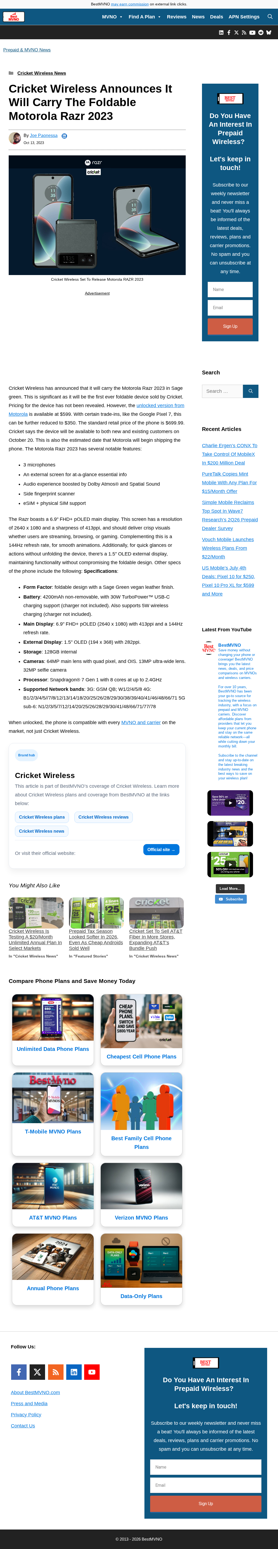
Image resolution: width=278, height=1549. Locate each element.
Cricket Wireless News (41, 73)
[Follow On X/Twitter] (37, 1372)
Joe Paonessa (44, 135)
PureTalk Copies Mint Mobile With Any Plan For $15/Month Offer (229, 482)
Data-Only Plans (141, 1296)
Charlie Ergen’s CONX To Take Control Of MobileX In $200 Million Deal (229, 454)
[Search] (250, 391)
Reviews (177, 16)
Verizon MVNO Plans (141, 1218)
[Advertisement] (97, 341)
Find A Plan (142, 16)
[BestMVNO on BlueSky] (269, 32)
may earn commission (130, 4)
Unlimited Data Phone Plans (53, 1049)
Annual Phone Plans (53, 1288)
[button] (270, 17)
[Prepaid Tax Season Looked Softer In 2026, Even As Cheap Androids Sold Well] (96, 913)
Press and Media (29, 1403)
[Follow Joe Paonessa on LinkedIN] (64, 136)
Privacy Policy (26, 1414)
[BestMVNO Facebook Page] (229, 32)
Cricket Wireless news (41, 831)
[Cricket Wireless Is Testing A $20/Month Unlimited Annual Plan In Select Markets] (36, 913)
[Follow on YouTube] (92, 1372)
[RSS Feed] (56, 1372)
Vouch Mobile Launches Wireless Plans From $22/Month (228, 548)
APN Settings (244, 16)
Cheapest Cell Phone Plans (141, 1057)
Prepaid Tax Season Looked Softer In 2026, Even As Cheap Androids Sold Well (96, 940)
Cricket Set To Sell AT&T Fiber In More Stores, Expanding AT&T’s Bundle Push (155, 940)
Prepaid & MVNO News (27, 50)
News (198, 16)
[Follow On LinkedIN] (74, 1372)
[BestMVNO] (14, 17)
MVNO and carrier (141, 722)
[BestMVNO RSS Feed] (244, 32)
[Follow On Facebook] (19, 1372)
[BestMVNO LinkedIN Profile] (221, 32)
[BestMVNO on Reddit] (261, 32)
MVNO (109, 16)
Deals (216, 16)
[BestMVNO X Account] (236, 32)
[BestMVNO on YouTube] (252, 32)
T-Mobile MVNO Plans (53, 1132)
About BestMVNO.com (35, 1392)
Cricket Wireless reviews (103, 817)
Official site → (161, 849)
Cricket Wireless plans (42, 817)
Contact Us (23, 1426)
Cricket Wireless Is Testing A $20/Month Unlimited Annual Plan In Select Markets (35, 940)
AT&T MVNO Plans (53, 1218)
